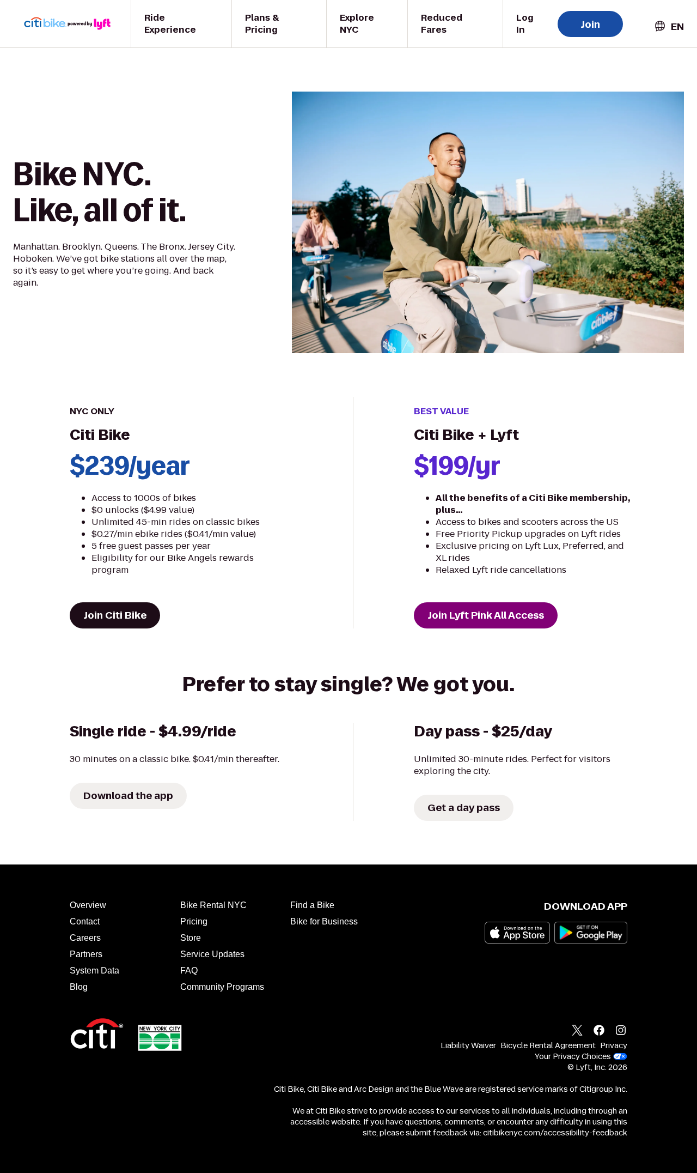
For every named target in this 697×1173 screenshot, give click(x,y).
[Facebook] (599, 1032)
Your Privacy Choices (573, 1056)
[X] (577, 1032)
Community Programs (222, 986)
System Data (94, 970)
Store (190, 937)
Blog (79, 986)
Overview (88, 905)
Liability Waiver (468, 1045)
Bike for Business (324, 921)
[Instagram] (620, 1032)
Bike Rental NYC (213, 905)
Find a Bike (312, 905)
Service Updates (212, 954)
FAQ (189, 970)
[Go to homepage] (74, 23)
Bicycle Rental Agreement (548, 1045)
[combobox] (668, 26)
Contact (85, 921)
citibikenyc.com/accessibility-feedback (555, 1132)
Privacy (613, 1045)
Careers (85, 937)
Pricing (193, 921)
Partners (86, 954)
